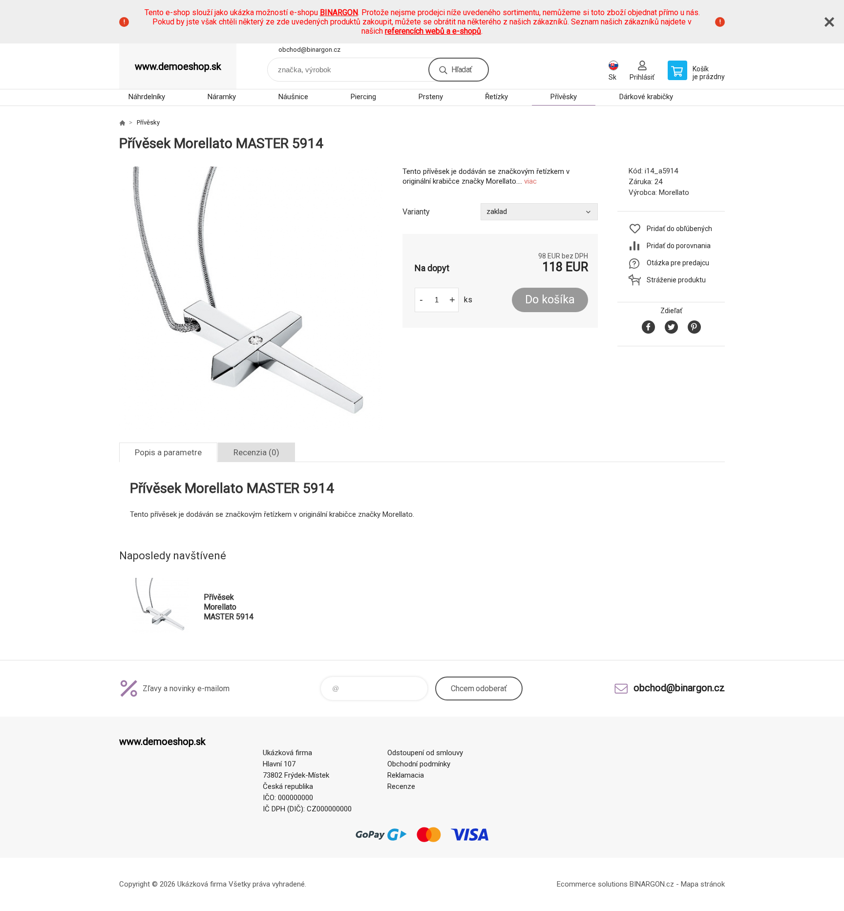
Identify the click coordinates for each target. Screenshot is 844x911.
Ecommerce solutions (592, 884)
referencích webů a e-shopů (433, 31)
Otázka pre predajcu (678, 263)
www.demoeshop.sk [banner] (178, 66)
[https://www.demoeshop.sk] (122, 123)
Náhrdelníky (146, 96)
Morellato (674, 192)
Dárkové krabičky (646, 96)
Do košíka (550, 299)
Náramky (222, 96)
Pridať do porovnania (679, 246)
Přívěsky (563, 96)
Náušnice (293, 96)
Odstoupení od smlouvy (425, 752)
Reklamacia (405, 775)
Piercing (363, 96)
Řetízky (496, 96)
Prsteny (431, 96)
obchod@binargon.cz (309, 49)
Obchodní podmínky (418, 764)
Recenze (401, 786)
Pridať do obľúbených (679, 229)
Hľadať (461, 69)
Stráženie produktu (676, 280)
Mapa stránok (703, 884)
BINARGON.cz (652, 884)
